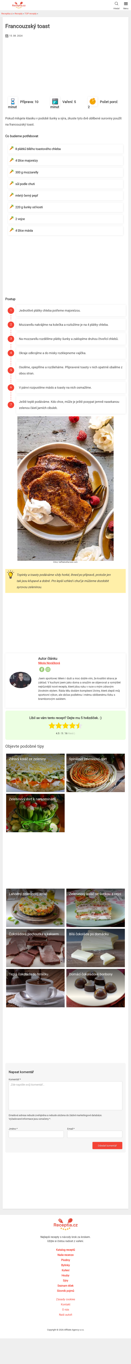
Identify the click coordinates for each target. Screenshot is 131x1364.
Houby (65, 1275)
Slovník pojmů (65, 1290)
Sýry (65, 1280)
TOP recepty (31, 13)
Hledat (116, 8)
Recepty (19, 13)
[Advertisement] (65, 64)
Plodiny (65, 1260)
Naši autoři (65, 1314)
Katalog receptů (65, 1249)
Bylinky (65, 1265)
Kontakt (65, 1304)
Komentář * (15, 1079)
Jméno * (13, 1128)
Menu (125, 8)
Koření (65, 1270)
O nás (65, 1309)
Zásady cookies (65, 1299)
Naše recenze (65, 1255)
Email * (71, 1128)
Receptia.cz (7, 13)
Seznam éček (65, 1285)
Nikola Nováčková (49, 663)
